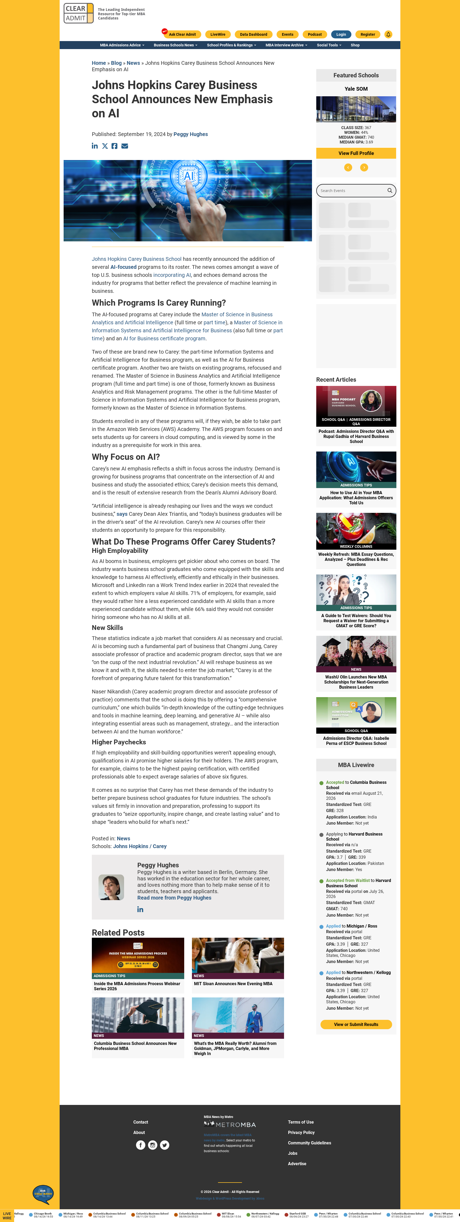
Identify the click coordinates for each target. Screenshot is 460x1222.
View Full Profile (356, 153)
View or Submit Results (356, 1024)
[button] (348, 167)
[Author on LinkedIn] (140, 909)
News (133, 63)
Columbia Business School (92, 1213)
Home (99, 63)
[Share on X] (105, 146)
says (122, 514)
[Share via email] (124, 146)
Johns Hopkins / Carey (140, 846)
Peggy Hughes (191, 134)
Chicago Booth (25, 1213)
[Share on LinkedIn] (95, 146)
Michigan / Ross (55, 1213)
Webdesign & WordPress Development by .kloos (230, 1198)
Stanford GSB (280, 1213)
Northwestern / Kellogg (247, 1213)
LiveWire (7, 1216)
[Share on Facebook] (115, 146)
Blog (116, 63)
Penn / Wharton (310, 1213)
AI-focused (123, 267)
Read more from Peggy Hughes (174, 897)
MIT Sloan (210, 1213)
